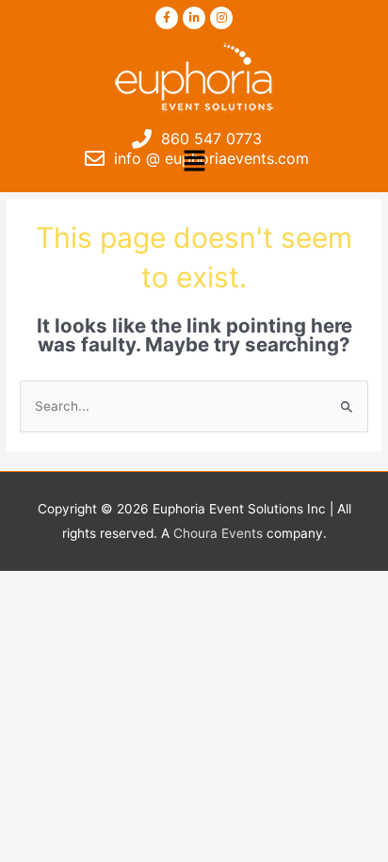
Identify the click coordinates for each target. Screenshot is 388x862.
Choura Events (218, 533)
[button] (194, 161)
